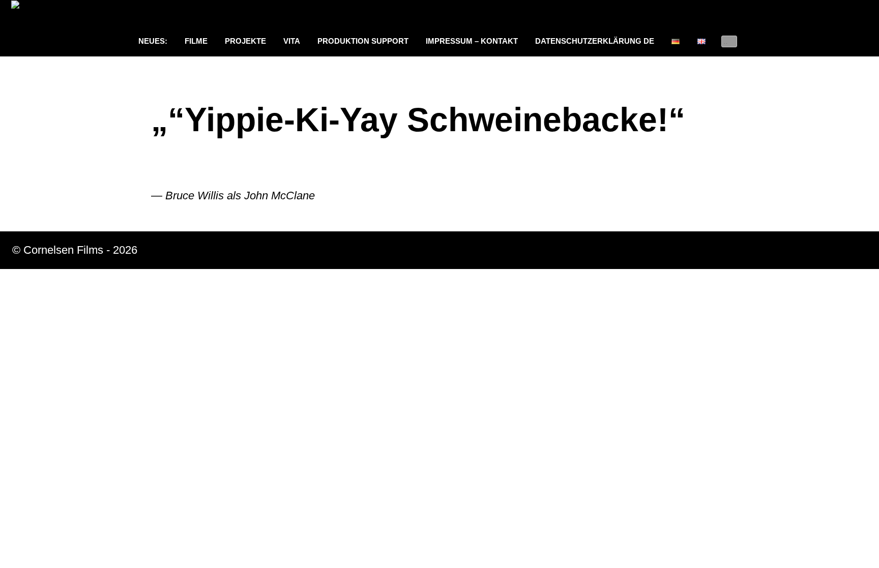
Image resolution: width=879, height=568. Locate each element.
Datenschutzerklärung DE (594, 41)
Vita (291, 41)
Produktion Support (362, 41)
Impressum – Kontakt (472, 41)
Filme (196, 41)
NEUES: (152, 41)
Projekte (245, 41)
